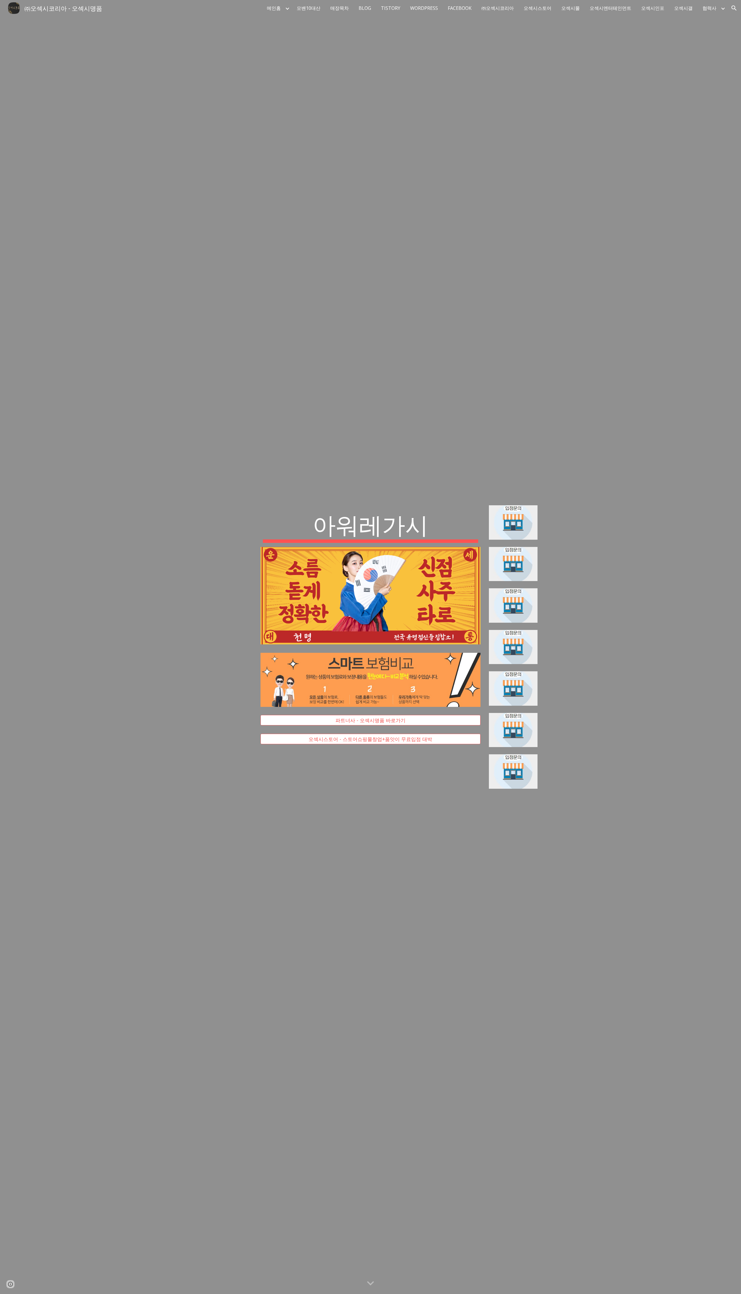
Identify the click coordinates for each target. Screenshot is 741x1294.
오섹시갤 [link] (683, 8)
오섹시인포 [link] (652, 8)
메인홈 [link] (274, 8)
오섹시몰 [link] (570, 8)
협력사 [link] (709, 8)
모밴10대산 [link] (308, 8)
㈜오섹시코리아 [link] (497, 8)
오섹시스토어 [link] (537, 8)
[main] (370, 526)
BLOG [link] (365, 8)
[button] (734, 8)
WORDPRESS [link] (424, 8)
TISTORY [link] (390, 8)
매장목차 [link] (339, 8)
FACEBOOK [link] (460, 8)
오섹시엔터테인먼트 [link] (610, 8)
